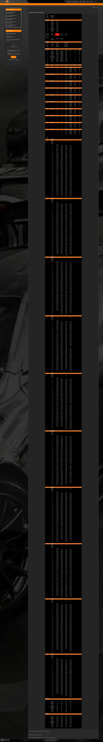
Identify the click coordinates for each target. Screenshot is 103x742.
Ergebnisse (42, 731)
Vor (96, 7)
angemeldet (34, 737)
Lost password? (11, 59)
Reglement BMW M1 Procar (11, 33)
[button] (2, 739)
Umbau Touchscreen (10, 36)
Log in (13, 56)
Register (17, 59)
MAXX (31, 731)
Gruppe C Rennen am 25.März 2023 (12, 39)
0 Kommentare (47, 731)
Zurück (93, 7)
